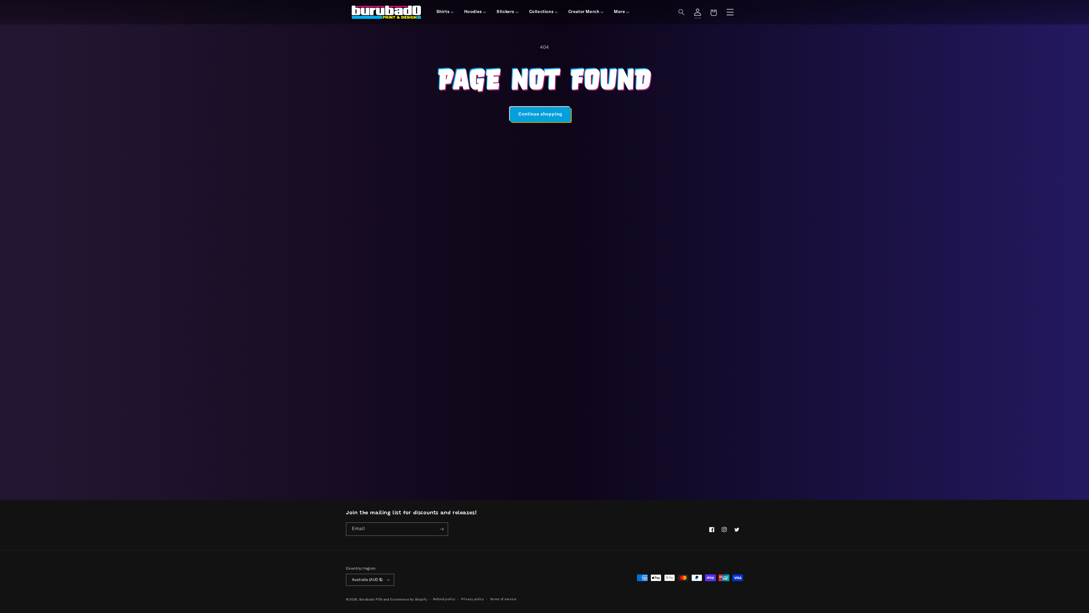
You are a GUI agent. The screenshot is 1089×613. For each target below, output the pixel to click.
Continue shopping (540, 114)
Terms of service (503, 599)
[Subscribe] (441, 529)
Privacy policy (472, 599)
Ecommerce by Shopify (408, 599)
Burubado (367, 599)
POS (379, 599)
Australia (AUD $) (367, 580)
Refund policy (444, 599)
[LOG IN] (697, 12)
